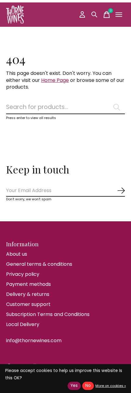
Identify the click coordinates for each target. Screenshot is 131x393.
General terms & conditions (39, 264)
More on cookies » (110, 385)
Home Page (55, 80)
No (88, 385)
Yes (74, 385)
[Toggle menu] (119, 15)
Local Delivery (22, 324)
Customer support (28, 304)
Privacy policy (22, 274)
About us (16, 254)
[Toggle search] (94, 15)
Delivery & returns (27, 294)
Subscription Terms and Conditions (48, 314)
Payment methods (28, 284)
